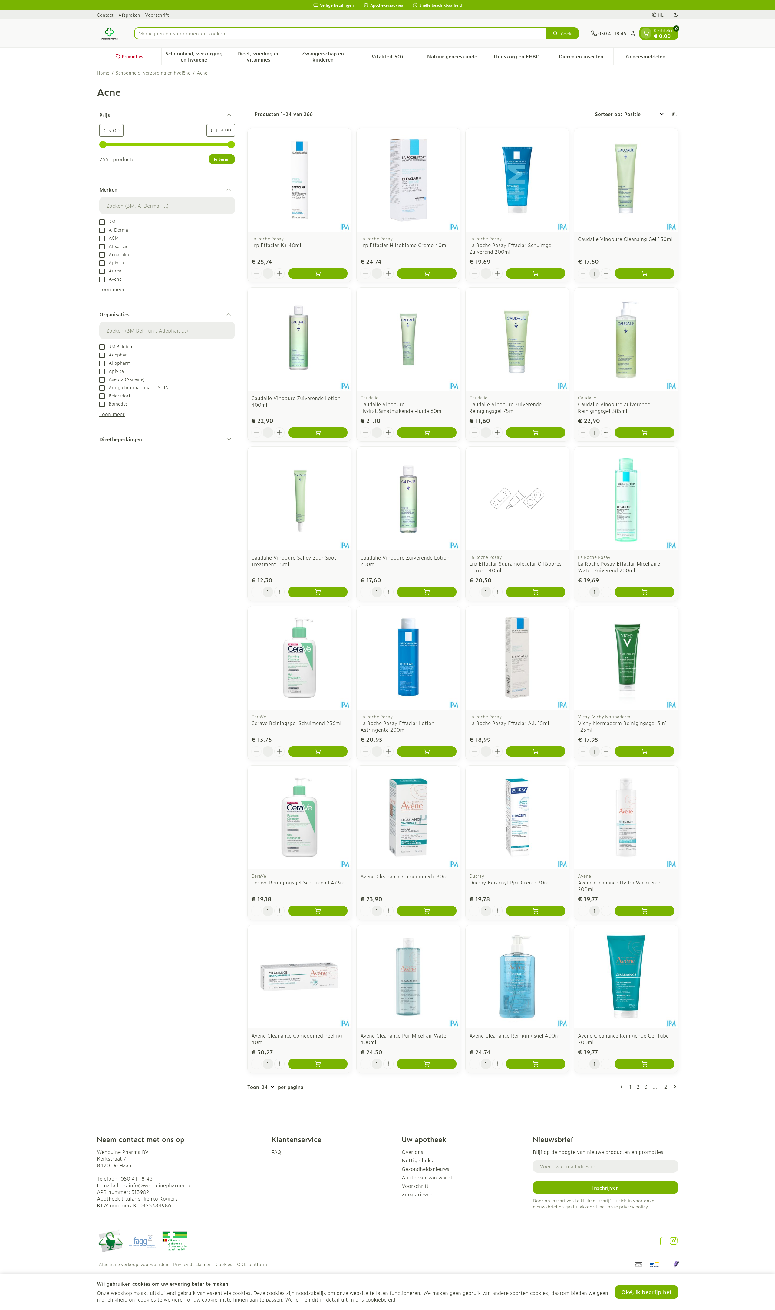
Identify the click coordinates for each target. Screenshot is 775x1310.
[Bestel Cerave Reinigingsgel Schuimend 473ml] (318, 911)
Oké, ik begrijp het (646, 1292)
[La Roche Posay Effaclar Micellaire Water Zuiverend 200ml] (626, 498)
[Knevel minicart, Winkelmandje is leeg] (646, 33)
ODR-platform (252, 1264)
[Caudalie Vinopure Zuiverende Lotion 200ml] (408, 498)
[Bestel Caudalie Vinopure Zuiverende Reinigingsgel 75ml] (536, 432)
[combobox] (340, 33)
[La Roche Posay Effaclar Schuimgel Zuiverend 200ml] (517, 180)
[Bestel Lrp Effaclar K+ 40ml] (318, 273)
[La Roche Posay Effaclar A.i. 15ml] (517, 658)
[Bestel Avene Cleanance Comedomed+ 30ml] (427, 911)
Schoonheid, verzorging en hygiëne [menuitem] (195, 56)
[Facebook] (660, 1240)
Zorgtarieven (417, 1194)
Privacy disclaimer (192, 1264)
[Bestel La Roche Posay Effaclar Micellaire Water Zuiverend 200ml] (644, 592)
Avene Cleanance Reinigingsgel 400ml (515, 1035)
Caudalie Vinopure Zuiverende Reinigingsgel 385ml (614, 407)
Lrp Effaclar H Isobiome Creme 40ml (404, 245)
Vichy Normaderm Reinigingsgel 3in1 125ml (622, 726)
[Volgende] (674, 1086)
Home (103, 73)
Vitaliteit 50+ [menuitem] (395, 58)
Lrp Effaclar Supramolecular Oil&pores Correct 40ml (515, 567)
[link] (622, 1086)
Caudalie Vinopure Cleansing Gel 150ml (625, 238)
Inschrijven (605, 1187)
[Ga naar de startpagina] (109, 33)
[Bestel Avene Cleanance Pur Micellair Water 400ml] (427, 1064)
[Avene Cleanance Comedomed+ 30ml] (408, 817)
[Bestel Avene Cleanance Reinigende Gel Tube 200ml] (644, 1064)
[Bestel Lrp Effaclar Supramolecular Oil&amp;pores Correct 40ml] (536, 592)
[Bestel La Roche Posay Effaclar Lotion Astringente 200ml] (427, 751)
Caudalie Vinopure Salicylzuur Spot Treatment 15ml (293, 561)
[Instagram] (673, 1240)
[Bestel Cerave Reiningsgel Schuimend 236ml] (318, 751)
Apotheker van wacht (427, 1177)
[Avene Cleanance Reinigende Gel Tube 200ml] (626, 977)
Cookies (224, 1264)
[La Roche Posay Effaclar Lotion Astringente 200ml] (408, 658)
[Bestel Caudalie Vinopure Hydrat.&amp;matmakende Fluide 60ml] (427, 432)
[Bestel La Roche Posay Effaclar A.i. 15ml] (536, 751)
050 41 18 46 (136, 1178)
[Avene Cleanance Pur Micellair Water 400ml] (408, 977)
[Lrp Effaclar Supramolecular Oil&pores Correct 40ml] (517, 498)
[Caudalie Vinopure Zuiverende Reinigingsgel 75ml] (517, 339)
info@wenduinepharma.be (160, 1185)
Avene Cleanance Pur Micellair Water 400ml (404, 1039)
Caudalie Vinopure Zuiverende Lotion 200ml (405, 561)
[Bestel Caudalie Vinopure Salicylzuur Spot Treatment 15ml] (318, 592)
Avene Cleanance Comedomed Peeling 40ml (296, 1039)
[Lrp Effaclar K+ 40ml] (299, 180)
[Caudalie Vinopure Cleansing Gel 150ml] (626, 180)
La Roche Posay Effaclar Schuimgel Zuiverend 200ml (511, 248)
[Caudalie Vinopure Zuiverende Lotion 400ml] (299, 339)
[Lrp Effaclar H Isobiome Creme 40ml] (408, 180)
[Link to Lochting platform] (676, 1264)
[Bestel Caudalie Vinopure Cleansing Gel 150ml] (644, 273)
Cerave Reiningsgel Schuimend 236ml (296, 723)
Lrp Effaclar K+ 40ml (276, 245)
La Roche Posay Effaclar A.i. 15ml (509, 723)
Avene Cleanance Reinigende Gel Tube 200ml (623, 1039)
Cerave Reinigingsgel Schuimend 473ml (298, 882)
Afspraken (129, 15)
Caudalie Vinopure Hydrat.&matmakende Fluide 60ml (401, 407)
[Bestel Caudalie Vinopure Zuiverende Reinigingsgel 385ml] (644, 432)
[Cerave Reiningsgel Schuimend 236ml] (299, 658)
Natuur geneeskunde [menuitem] (455, 58)
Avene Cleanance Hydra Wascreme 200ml (619, 886)
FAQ (276, 1151)
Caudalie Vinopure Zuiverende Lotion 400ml (296, 401)
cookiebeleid (380, 1299)
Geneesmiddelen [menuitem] (652, 58)
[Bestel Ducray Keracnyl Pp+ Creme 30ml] (536, 911)
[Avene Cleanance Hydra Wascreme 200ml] (626, 817)
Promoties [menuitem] (132, 56)
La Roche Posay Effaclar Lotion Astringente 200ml (397, 726)
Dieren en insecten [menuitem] (586, 58)
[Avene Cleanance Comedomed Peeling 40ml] (299, 977)
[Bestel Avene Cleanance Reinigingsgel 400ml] (536, 1064)
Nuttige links (417, 1160)
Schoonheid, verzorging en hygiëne (153, 73)
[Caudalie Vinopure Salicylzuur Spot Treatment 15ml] (299, 498)
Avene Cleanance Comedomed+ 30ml (404, 876)
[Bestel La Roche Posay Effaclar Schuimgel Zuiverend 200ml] (536, 273)
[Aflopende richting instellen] (674, 114)
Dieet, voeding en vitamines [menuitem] (263, 56)
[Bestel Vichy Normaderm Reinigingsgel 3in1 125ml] (644, 751)
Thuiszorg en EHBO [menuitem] (521, 58)
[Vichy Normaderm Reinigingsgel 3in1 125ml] (626, 658)
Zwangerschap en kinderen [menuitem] (328, 56)
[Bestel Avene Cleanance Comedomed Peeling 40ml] (318, 1064)
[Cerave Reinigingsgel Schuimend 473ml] (299, 817)
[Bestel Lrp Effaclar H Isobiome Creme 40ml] (427, 273)
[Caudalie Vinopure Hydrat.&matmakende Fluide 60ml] (408, 339)
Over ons (412, 1151)
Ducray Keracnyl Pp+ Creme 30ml (509, 882)
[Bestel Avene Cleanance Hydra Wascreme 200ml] (644, 911)
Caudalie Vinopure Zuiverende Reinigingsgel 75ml (505, 407)
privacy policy (633, 1206)
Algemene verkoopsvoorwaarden (133, 1264)
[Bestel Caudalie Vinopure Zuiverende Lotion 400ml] (318, 432)
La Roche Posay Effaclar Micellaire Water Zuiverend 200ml (619, 567)
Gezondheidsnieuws (425, 1168)
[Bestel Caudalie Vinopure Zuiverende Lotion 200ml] (427, 592)
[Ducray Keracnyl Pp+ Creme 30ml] (517, 817)
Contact (105, 15)
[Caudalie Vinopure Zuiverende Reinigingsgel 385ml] (626, 339)
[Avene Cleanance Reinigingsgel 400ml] (517, 977)
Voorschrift (157, 15)
